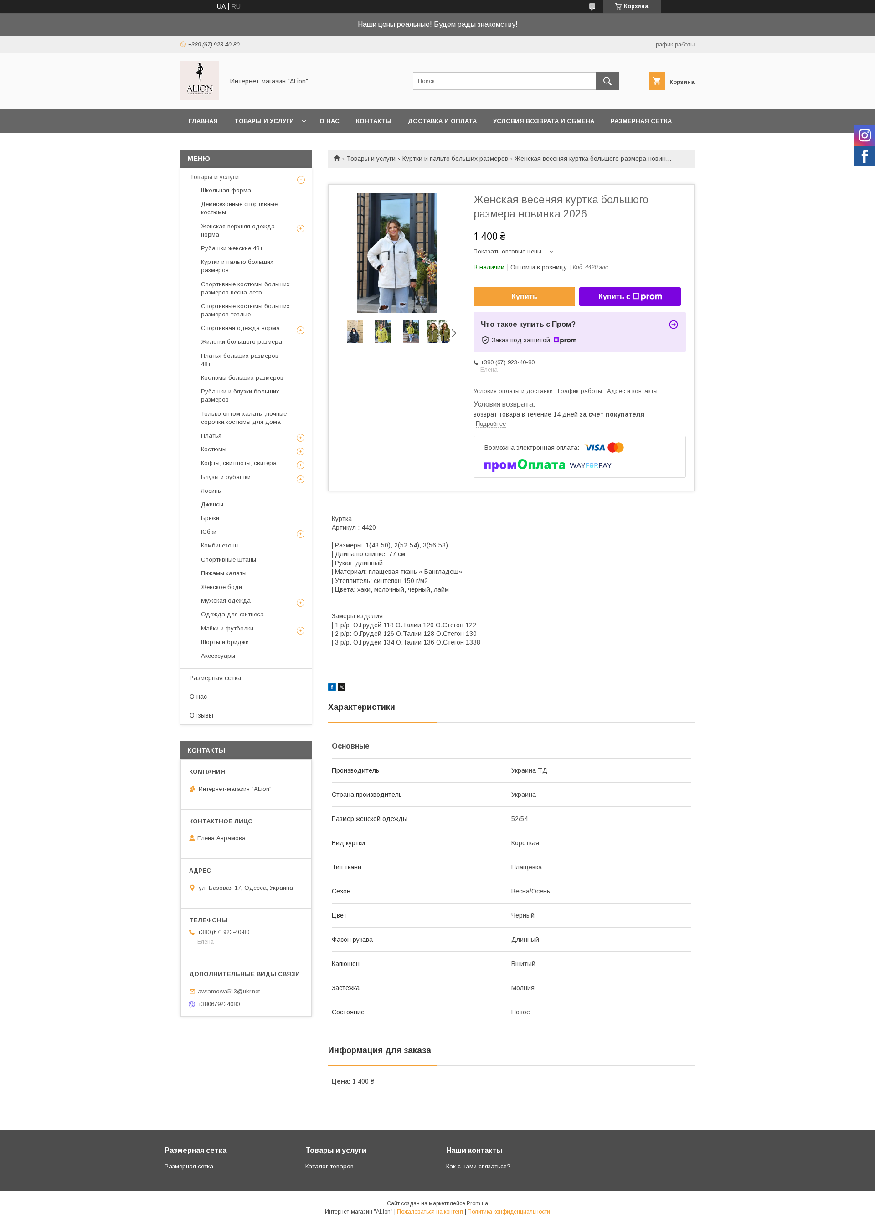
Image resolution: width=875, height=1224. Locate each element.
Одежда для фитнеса (232, 614)
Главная (203, 121)
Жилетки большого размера (241, 341)
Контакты (373, 121)
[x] (341, 688)
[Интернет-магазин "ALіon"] (199, 97)
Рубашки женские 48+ (232, 248)
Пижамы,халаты (224, 573)
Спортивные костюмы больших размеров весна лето (245, 288)
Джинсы (212, 504)
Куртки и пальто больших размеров (455, 158)
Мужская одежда (226, 600)
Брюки (210, 518)
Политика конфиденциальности (509, 1212)
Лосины (211, 490)
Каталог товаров (329, 1166)
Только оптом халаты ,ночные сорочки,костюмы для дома (244, 417)
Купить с (614, 296)
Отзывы (201, 715)
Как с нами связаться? (478, 1166)
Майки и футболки (227, 628)
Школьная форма (226, 190)
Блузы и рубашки (226, 477)
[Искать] (607, 81)
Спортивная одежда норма (240, 328)
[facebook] (332, 688)
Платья (211, 435)
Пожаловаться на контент (430, 1212)
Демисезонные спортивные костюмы (239, 208)
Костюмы (213, 449)
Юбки (208, 531)
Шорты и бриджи (225, 642)
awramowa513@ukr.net (229, 991)
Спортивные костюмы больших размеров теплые (245, 310)
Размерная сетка (641, 121)
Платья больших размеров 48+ (239, 359)
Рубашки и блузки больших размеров (240, 395)
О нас (329, 121)
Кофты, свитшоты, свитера (239, 463)
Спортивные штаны (228, 559)
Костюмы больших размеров (242, 377)
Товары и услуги (264, 121)
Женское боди (221, 587)
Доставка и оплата (442, 121)
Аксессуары (218, 655)
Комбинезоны (220, 545)
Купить (524, 296)
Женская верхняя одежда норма (238, 230)
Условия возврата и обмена (543, 121)
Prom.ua (477, 1203)
